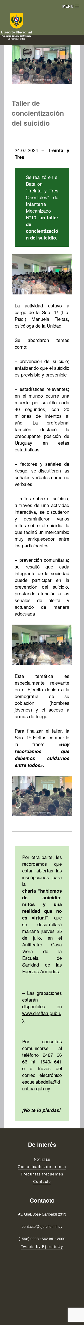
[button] (71, 6)
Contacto (42, 1181)
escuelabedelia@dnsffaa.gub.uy (41, 1085)
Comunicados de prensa (42, 1166)
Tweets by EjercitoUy (42, 1246)
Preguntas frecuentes (42, 1174)
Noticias (42, 1159)
